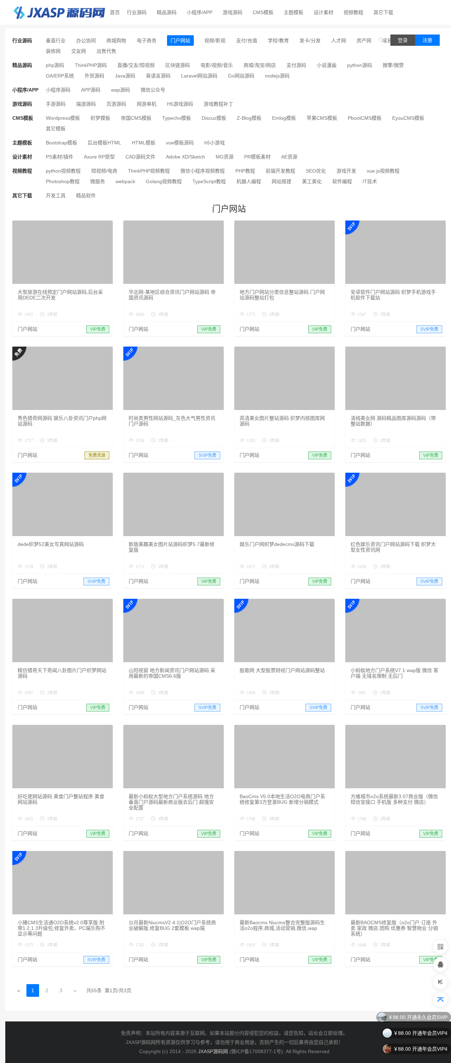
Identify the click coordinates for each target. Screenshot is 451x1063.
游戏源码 (232, 12)
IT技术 (370, 181)
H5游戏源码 (180, 104)
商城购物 (116, 40)
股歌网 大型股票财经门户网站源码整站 (282, 670)
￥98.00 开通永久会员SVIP (417, 1017)
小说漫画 (326, 65)
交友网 (78, 51)
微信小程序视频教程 (202, 171)
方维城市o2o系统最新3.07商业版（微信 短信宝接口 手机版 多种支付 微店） (394, 799)
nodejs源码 (277, 76)
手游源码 (56, 104)
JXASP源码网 (213, 1051)
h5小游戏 (214, 142)
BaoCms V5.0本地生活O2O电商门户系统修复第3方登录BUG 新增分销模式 (282, 799)
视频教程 (353, 12)
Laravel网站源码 (199, 76)
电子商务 (146, 40)
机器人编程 (248, 181)
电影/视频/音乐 (216, 65)
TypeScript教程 (209, 181)
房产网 (364, 40)
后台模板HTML (104, 142)
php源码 (55, 65)
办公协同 (86, 40)
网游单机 (146, 104)
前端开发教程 (280, 171)
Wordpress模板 (63, 118)
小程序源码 (58, 90)
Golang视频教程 (164, 181)
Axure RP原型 (99, 157)
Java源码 (125, 76)
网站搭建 (281, 181)
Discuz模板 (214, 118)
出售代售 (106, 51)
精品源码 (167, 12)
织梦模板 (100, 118)
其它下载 (383, 12)
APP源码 (90, 90)
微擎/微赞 (393, 65)
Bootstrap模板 (61, 142)
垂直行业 (56, 40)
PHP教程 (245, 171)
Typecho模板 (176, 118)
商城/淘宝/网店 (259, 65)
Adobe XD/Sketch (185, 157)
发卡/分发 (310, 40)
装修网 (53, 51)
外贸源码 (94, 76)
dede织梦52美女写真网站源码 (51, 544)
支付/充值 (246, 40)
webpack (125, 181)
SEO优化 (316, 171)
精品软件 (86, 195)
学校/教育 (278, 40)
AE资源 (289, 157)
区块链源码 (177, 65)
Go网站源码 (241, 76)
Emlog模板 (284, 118)
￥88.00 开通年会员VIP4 (420, 1033)
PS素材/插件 (59, 157)
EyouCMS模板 (408, 118)
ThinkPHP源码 (91, 65)
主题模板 (293, 12)
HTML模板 (143, 142)
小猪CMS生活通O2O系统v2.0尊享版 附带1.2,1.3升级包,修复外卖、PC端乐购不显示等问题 (61, 928)
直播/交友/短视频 (136, 65)
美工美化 (312, 181)
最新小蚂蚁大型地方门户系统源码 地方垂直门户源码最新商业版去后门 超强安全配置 (171, 802)
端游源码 (86, 104)
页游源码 (116, 104)
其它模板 (56, 128)
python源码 (359, 65)
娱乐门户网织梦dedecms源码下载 (277, 544)
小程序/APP (199, 12)
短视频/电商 (104, 171)
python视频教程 (63, 171)
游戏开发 (346, 171)
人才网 (338, 40)
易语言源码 (158, 76)
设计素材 (323, 12)
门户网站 (180, 40)
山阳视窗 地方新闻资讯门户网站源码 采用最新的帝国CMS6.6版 (172, 673)
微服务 (97, 181)
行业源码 (137, 12)
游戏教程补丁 (218, 104)
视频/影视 (215, 40)
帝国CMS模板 (136, 118)
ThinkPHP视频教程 (149, 171)
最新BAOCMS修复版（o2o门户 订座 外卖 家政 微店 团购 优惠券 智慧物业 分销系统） (394, 928)
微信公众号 (153, 90)
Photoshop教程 (63, 181)
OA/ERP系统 (60, 76)
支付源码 (296, 65)
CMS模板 (263, 12)
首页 (115, 12)
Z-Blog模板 (249, 118)
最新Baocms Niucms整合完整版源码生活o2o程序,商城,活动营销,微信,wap (282, 925)
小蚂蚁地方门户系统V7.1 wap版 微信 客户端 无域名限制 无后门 (394, 673)
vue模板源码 (180, 142)
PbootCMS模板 (365, 118)
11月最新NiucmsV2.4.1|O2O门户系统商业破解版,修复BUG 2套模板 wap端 (172, 925)
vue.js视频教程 (383, 171)
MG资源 (225, 157)
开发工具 (56, 195)
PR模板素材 (257, 157)
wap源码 (120, 90)
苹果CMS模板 (322, 118)
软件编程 (342, 181)
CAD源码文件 (140, 157)
